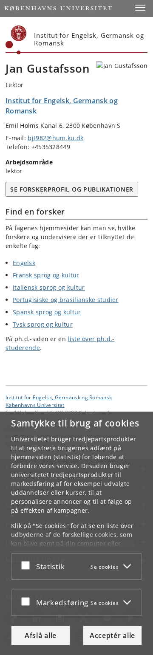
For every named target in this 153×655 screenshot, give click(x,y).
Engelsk (24, 263)
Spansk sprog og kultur (47, 312)
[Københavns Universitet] (16, 39)
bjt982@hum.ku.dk (55, 138)
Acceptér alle (112, 635)
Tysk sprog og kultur (43, 324)
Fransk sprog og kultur (46, 275)
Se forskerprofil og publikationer (71, 189)
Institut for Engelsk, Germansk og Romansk (59, 397)
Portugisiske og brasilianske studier (66, 300)
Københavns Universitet (35, 404)
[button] (140, 7)
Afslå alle (41, 635)
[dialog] (76, 533)
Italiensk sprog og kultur (49, 287)
